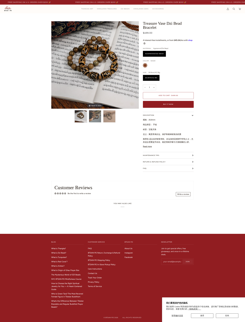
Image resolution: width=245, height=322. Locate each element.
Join (188, 261)
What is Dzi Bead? (58, 253)
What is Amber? (57, 266)
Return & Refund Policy (154, 162)
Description (148, 115)
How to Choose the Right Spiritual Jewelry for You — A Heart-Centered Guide (66, 286)
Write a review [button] (183, 194)
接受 (202, 315)
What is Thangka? (58, 248)
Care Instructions (95, 269)
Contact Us (92, 273)
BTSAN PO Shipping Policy (99, 260)
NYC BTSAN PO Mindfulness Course (66, 279)
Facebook (129, 257)
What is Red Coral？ (59, 261)
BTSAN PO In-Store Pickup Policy (101, 264)
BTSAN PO (109, 317)
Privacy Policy (93, 282)
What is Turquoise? (59, 257)
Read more (147, 146)
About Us (128, 248)
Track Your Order (95, 278)
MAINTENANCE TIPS (151, 155)
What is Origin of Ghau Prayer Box (65, 270)
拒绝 (227, 315)
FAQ (144, 168)
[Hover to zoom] (95, 65)
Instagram (129, 253)
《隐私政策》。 (194, 309)
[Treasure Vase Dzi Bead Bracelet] (80, 116)
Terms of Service (95, 286)
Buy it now (168, 104)
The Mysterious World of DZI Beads (66, 275)
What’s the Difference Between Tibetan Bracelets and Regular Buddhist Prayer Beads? (67, 304)
